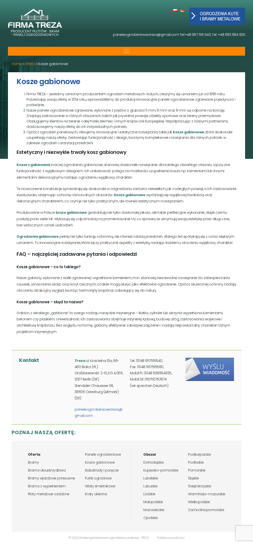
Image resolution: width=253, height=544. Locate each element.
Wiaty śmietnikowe (100, 486)
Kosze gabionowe (100, 462)
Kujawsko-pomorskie (160, 470)
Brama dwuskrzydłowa (47, 470)
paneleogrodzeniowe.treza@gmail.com (146, 34)
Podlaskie (196, 462)
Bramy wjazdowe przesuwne (51, 478)
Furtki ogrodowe (98, 478)
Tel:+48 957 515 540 (195, 34)
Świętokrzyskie (199, 486)
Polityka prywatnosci (171, 538)
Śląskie (193, 478)
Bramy (33, 462)
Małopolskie (153, 501)
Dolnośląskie (153, 462)
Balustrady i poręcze (102, 470)
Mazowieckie (153, 509)
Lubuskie (150, 486)
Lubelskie (150, 478)
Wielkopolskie (199, 501)
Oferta (30, 63)
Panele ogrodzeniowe (103, 454)
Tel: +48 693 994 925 (228, 34)
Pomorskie (197, 470)
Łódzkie (149, 494)
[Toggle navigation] (126, 51)
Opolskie (150, 517)
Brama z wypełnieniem (46, 486)
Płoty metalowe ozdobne (48, 494)
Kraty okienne (96, 494)
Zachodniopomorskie (206, 509)
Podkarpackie (199, 454)
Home (17, 63)
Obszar (149, 454)
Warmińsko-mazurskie (206, 494)
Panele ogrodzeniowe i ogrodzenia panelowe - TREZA (114, 538)
